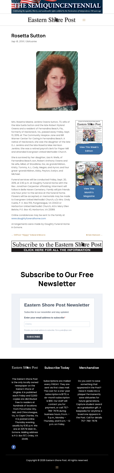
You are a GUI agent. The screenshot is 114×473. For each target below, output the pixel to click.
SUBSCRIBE (33, 337)
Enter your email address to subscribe (44, 317)
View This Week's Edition (89, 149)
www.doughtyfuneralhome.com (28, 218)
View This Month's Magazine (89, 192)
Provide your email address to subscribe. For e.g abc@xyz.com (48, 330)
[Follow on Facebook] (13, 447)
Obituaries (31, 41)
